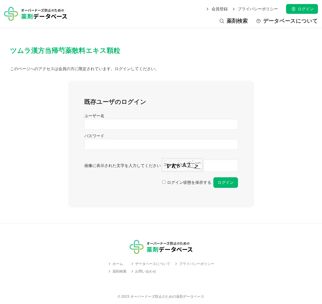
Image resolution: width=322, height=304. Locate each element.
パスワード (94, 136)
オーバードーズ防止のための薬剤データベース (167, 296)
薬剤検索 (237, 21)
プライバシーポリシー (258, 9)
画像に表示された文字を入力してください (122, 165)
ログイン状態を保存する (189, 182)
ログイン (306, 9)
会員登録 (220, 9)
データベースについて (290, 21)
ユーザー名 (94, 116)
